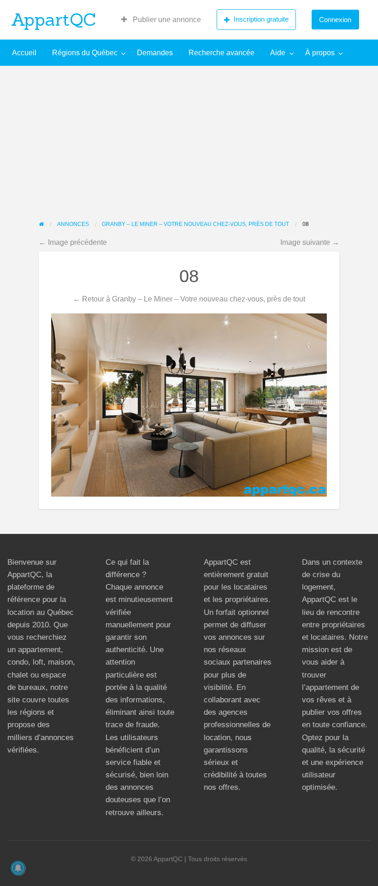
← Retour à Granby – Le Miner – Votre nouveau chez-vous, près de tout (189, 299)
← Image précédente (73, 242)
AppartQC (53, 19)
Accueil (24, 53)
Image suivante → (309, 242)
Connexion (335, 19)
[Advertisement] (189, 134)
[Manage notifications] (18, 868)
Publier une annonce (166, 19)
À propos (320, 53)
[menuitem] (161, 19)
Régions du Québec (85, 53)
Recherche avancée (221, 53)
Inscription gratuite (261, 19)
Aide (277, 53)
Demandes (155, 53)
